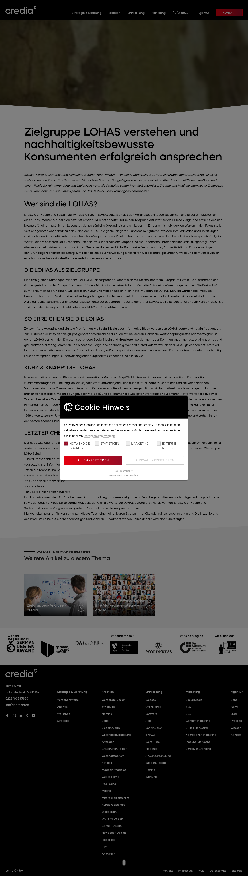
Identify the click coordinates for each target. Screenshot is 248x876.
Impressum (115, 475)
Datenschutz (131, 475)
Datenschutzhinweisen (99, 435)
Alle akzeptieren (93, 460)
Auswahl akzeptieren (154, 460)
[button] (124, 470)
